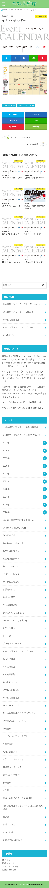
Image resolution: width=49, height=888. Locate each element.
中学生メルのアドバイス (14, 721)
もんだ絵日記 (9, 674)
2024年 (6, 497)
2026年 (6, 512)
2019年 (6, 458)
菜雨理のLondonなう (12, 840)
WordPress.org (9, 870)
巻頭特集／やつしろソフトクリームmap (21, 304)
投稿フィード (8, 863)
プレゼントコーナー (12, 643)
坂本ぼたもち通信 (11, 775)
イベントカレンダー (27, 106)
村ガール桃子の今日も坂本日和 (17, 798)
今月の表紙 (8, 744)
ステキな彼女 (9, 628)
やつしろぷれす (23, 884)
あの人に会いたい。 (12, 566)
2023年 (6, 489)
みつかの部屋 (9, 659)
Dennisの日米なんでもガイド (16, 528)
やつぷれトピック (11, 705)
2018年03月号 (10, 106)
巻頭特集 (7, 782)
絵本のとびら (9, 832)
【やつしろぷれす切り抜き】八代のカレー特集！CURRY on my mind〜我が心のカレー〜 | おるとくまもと (24, 362)
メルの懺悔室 (9, 666)
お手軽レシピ (9, 589)
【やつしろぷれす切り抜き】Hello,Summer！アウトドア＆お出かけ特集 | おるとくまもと (24, 393)
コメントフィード (10, 866)
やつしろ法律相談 (11, 319)
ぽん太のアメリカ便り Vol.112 (18, 312)
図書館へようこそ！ (12, 767)
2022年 (6, 481)
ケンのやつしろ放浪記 (13, 612)
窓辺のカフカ (9, 824)
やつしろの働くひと (12, 690)
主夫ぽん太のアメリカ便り (15, 736)
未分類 (6, 790)
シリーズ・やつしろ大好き (15, 620)
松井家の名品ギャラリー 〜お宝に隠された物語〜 (23, 807)
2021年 (6, 473)
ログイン (6, 860)
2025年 (6, 504)
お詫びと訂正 (9, 597)
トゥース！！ (9, 636)
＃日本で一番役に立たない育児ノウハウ (21, 435)
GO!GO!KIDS (9, 535)
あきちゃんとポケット (13, 543)
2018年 (6, 450)
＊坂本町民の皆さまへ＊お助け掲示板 (20, 427)
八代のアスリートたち (13, 759)
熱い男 (6, 817)
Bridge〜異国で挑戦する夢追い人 (18, 520)
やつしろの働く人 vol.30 (13, 402)
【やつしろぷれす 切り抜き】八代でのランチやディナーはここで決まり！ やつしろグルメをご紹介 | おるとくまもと (24, 374)
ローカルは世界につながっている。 (19, 713)
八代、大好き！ (10, 752)
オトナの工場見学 (11, 581)
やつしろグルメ (10, 335)
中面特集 (7, 728)
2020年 (6, 466)
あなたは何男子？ (11, 558)
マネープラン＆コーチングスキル (18, 327)
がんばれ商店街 (10, 605)
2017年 (6, 442)
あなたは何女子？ (11, 551)
